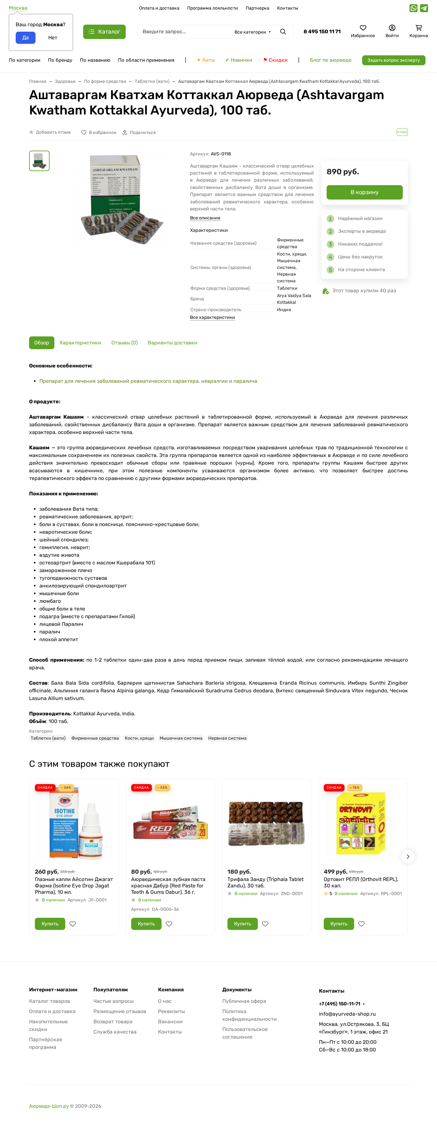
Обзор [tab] (41, 343)
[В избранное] (72, 924)
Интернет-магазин (53, 989)
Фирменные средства (95, 738)
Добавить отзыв (53, 132)
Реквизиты (171, 1011)
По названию (95, 60)
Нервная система (227, 738)
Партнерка (257, 8)
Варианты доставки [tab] (172, 343)
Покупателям (110, 989)
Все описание (205, 218)
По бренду (60, 60)
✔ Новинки (238, 60)
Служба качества (115, 1032)
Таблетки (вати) (48, 738)
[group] (121, 227)
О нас (165, 1001)
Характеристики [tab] (80, 343)
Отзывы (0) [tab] (124, 343)
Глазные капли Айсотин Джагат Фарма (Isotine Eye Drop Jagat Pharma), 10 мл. (74, 885)
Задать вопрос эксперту (394, 60)
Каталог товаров (49, 1001)
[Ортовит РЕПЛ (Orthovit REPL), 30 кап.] (363, 823)
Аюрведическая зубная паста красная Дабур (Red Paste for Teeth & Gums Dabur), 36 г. (168, 885)
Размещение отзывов (119, 1011)
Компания (171, 989)
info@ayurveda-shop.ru (347, 1014)
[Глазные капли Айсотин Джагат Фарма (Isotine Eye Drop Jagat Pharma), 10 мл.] (74, 823)
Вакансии (170, 1022)
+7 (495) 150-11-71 (339, 1004)
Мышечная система (181, 738)
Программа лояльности (212, 8)
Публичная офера (244, 1001)
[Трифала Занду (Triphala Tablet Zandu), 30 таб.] (266, 823)
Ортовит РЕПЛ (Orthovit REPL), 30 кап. (361, 882)
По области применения (146, 60)
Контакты (287, 8)
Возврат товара (112, 1022)
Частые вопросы (113, 1001)
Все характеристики (212, 317)
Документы (237, 989)
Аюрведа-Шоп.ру (49, 1106)
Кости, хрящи (139, 738)
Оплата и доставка (159, 8)
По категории (24, 60)
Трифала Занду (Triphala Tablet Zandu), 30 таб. (265, 882)
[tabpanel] (218, 552)
